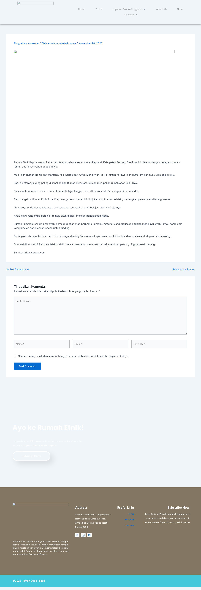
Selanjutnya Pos (183, 269)
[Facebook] (77, 535)
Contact (129, 525)
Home (81, 9)
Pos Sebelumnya (18, 269)
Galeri (99, 9)
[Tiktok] (89, 535)
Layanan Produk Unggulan (127, 9)
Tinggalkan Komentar (26, 43)
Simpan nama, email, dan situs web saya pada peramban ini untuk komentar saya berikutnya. (73, 356)
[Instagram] (83, 535)
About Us (161, 9)
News (180, 9)
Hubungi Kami (31, 456)
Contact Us (131, 14)
